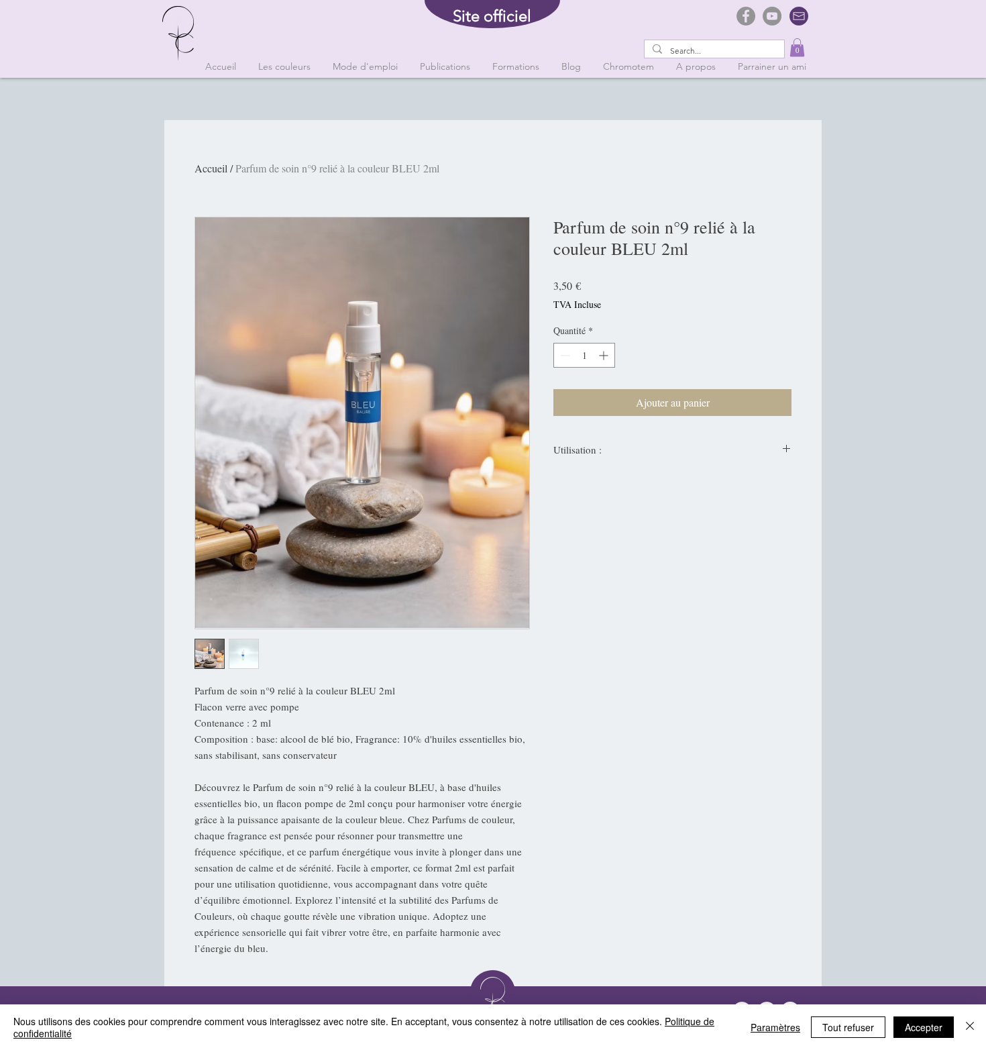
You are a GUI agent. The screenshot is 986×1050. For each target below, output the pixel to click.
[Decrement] (563, 355)
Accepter (923, 1027)
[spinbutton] (584, 355)
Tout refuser (848, 1027)
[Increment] (604, 355)
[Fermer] (970, 1027)
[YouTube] (772, 16)
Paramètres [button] (775, 1027)
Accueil (211, 168)
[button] (797, 47)
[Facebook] (745, 16)
